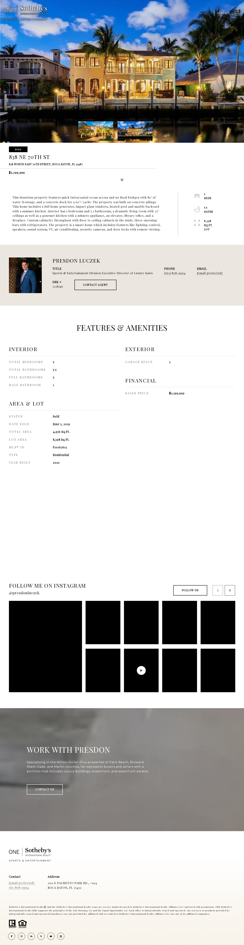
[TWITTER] (41, 936)
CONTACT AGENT (95, 285)
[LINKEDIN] (31, 936)
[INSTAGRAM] (21, 936)
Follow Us (190, 590)
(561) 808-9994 (175, 273)
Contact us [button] (44, 789)
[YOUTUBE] (50, 936)
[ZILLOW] (60, 936)
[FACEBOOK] (11, 936)
